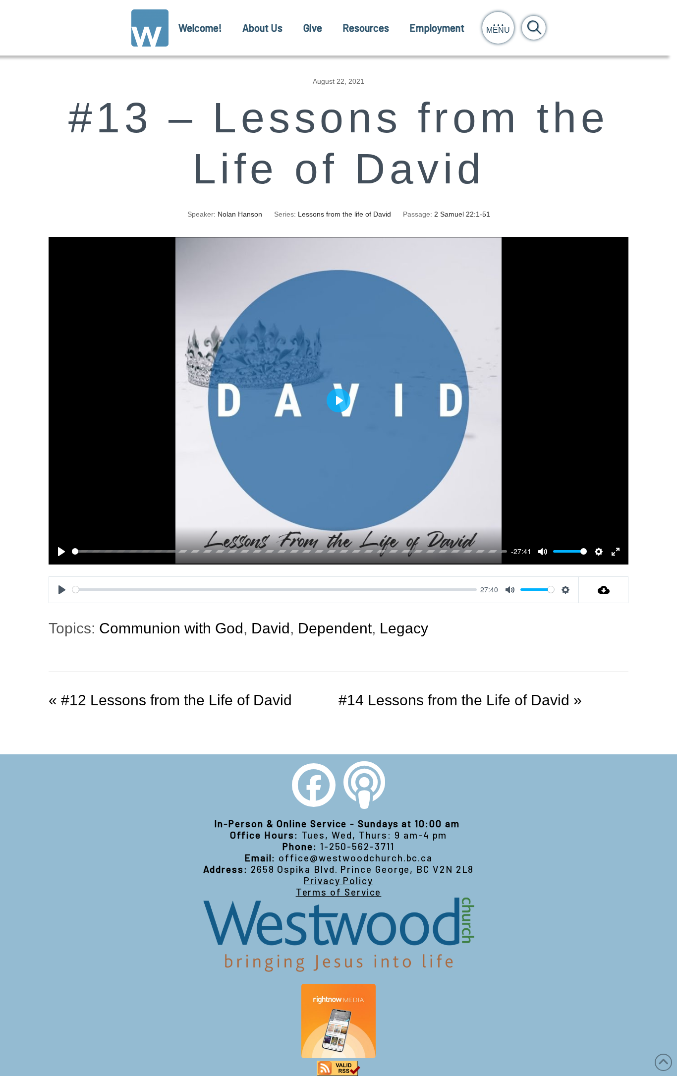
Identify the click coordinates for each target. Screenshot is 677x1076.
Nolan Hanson (240, 214)
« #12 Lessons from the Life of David (170, 700)
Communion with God (171, 628)
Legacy (404, 628)
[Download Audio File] (603, 589)
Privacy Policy (338, 880)
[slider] (289, 551)
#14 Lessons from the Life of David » (460, 700)
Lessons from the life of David (344, 214)
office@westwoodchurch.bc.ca (356, 857)
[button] (498, 28)
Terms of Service (339, 892)
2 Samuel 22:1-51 (462, 214)
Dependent (335, 628)
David (270, 628)
